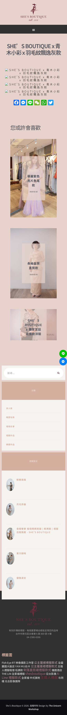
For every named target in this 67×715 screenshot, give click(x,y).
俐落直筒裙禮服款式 (37, 670)
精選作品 (10, 444)
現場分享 (10, 426)
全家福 (25, 677)
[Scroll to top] (46, 164)
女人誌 (9, 408)
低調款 (19, 670)
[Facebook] (16, 103)
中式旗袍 (35, 677)
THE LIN (6, 673)
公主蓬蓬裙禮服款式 (44, 666)
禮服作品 (10, 435)
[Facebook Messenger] (63, 361)
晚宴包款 (10, 417)
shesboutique (35, 673)
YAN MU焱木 (22, 666)
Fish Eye (6, 662)
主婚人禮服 (49, 677)
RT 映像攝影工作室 (23, 662)
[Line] (63, 354)
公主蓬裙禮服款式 (46, 662)
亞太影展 (51, 673)
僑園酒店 (57, 670)
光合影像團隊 (12, 681)
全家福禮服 (18, 673)
